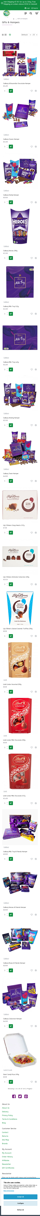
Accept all (20, 1197)
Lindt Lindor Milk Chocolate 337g (14, 796)
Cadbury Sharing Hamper (11, 418)
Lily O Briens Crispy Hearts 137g (13, 525)
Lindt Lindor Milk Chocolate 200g (14, 740)
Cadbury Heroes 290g (10, 251)
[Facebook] (14, 1096)
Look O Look (8, 1070)
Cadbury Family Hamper (11, 195)
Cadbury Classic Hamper (11, 139)
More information (9, 1191)
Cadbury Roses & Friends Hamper (14, 963)
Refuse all (20, 1210)
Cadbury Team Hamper (10, 473)
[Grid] (2, 35)
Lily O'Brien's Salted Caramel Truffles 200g (17, 629)
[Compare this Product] (36, 91)
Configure (20, 1203)
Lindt (5, 680)
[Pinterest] (26, 1096)
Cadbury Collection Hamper (12, 1019)
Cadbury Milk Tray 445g (11, 362)
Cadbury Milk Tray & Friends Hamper (15, 852)
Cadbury (6, 79)
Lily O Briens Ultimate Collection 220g (16, 577)
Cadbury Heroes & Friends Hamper (14, 907)
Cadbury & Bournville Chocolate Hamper (16, 83)
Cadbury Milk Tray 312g (11, 306)
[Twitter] (20, 1096)
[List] (5, 35)
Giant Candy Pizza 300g (11, 1074)
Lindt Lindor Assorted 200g (12, 684)
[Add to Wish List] (32, 91)
